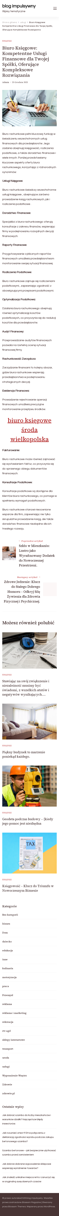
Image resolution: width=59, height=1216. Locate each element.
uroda (5, 1057)
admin (5, 82)
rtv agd (6, 1030)
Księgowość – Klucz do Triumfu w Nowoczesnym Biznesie (28, 888)
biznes (6, 923)
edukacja (7, 950)
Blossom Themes (17, 1207)
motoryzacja (9, 977)
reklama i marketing (14, 1013)
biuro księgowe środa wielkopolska (29, 429)
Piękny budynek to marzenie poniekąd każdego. (23, 754)
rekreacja (7, 1022)
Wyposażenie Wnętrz (14, 1075)
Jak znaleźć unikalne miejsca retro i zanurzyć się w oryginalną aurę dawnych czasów (28, 1179)
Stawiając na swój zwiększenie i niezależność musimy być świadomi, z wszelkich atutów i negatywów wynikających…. (25, 688)
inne (5, 959)
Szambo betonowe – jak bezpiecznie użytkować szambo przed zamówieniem (29, 1152)
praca (5, 986)
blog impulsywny (19, 6)
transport (7, 1048)
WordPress (49, 1207)
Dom (5, 932)
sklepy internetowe (13, 1039)
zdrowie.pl (8, 1093)
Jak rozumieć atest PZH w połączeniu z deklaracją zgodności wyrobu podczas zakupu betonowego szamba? (28, 1137)
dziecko (7, 941)
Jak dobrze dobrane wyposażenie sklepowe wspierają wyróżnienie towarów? (26, 1166)
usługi (7, 41)
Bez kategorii (10, 914)
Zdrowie (7, 1084)
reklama (7, 1004)
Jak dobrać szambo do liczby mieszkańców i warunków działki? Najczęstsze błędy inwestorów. (26, 1119)
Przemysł (7, 995)
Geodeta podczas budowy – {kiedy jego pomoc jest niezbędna (27, 821)
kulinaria (7, 968)
